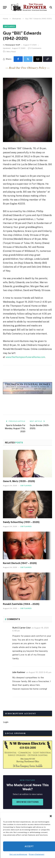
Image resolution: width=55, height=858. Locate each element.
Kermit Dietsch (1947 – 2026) (20, 563)
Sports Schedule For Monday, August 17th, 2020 (15, 428)
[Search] (50, 7)
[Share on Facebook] (18, 59)
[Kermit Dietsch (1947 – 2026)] (27, 545)
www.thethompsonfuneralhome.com (25, 357)
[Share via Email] (37, 59)
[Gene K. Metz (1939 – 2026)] (27, 463)
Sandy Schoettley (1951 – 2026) (21, 522)
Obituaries (9, 26)
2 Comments (36, 48)
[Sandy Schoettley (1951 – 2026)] (27, 504)
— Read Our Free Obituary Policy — (28, 67)
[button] (50, 816)
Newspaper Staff (12, 45)
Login (5, 722)
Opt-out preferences (18, 854)
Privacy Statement (36, 854)
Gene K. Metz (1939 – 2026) (19, 481)
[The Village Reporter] (29, 7)
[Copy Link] (47, 59)
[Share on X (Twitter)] (28, 59)
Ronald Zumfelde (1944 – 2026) (21, 604)
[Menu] (5, 7)
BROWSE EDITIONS (28, 802)
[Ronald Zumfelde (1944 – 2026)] (27, 586)
